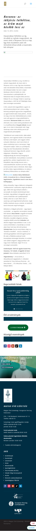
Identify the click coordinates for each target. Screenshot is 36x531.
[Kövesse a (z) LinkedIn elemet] (20, 346)
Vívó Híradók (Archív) (11, 470)
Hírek (6, 463)
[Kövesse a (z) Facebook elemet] (5, 346)
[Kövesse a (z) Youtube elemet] (12, 346)
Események (8, 458)
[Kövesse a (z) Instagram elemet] (9, 346)
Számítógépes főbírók (12, 480)
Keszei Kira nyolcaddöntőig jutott (18, 292)
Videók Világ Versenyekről (13, 473)
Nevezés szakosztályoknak (13, 478)
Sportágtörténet (10, 468)
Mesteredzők (9, 465)
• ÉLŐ (33, 523)
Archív (16, 31)
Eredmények (9, 456)
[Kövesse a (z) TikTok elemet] (16, 346)
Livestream (17, 327)
